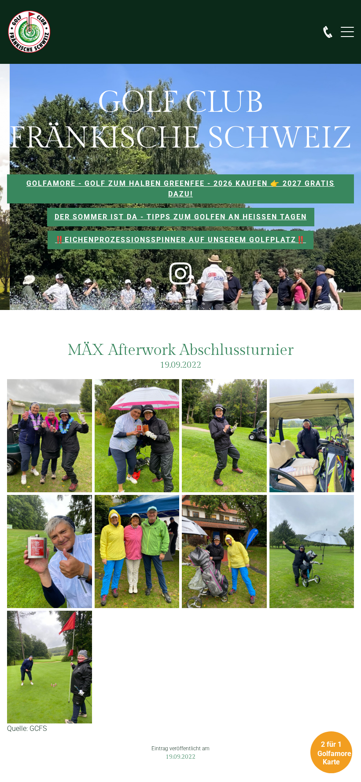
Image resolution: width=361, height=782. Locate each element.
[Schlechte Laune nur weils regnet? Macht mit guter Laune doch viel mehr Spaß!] (137, 551)
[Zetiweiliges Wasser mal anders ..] (49, 551)
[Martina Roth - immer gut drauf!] (224, 435)
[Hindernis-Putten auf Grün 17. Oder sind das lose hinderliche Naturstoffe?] (49, 667)
